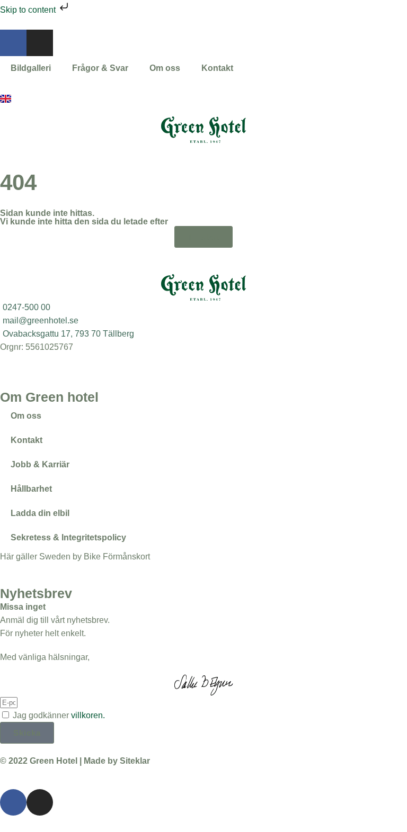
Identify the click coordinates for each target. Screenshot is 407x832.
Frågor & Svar (100, 68)
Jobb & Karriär (40, 464)
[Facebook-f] (13, 802)
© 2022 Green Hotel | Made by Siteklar (75, 760)
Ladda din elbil (40, 513)
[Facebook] (13, 43)
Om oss (164, 68)
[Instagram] (39, 43)
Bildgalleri (31, 68)
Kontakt (217, 68)
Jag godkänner (59, 715)
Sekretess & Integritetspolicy (68, 537)
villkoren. (88, 715)
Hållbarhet (31, 488)
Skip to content (29, 9)
